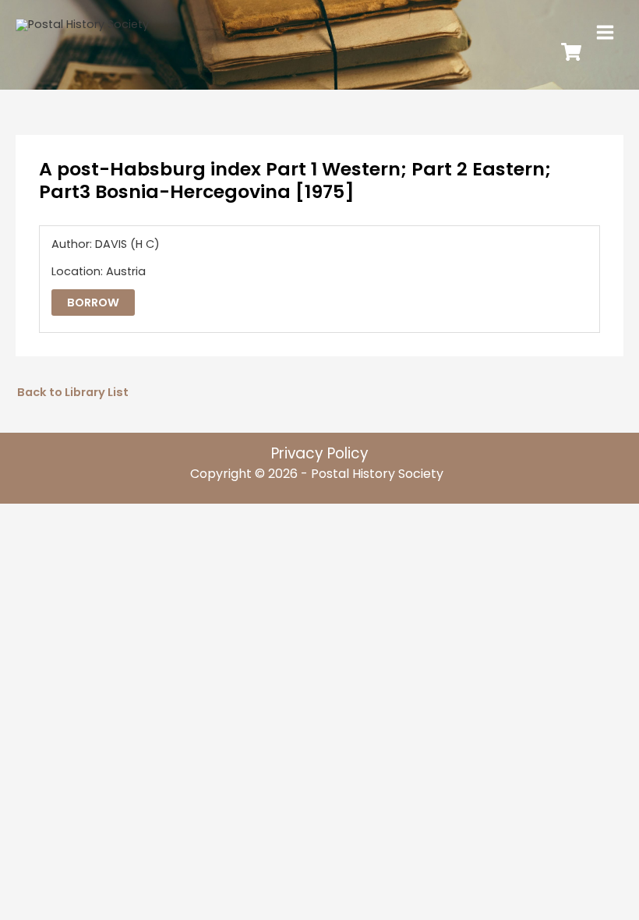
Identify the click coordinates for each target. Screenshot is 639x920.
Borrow (93, 302)
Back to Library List (73, 392)
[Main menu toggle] (605, 32)
